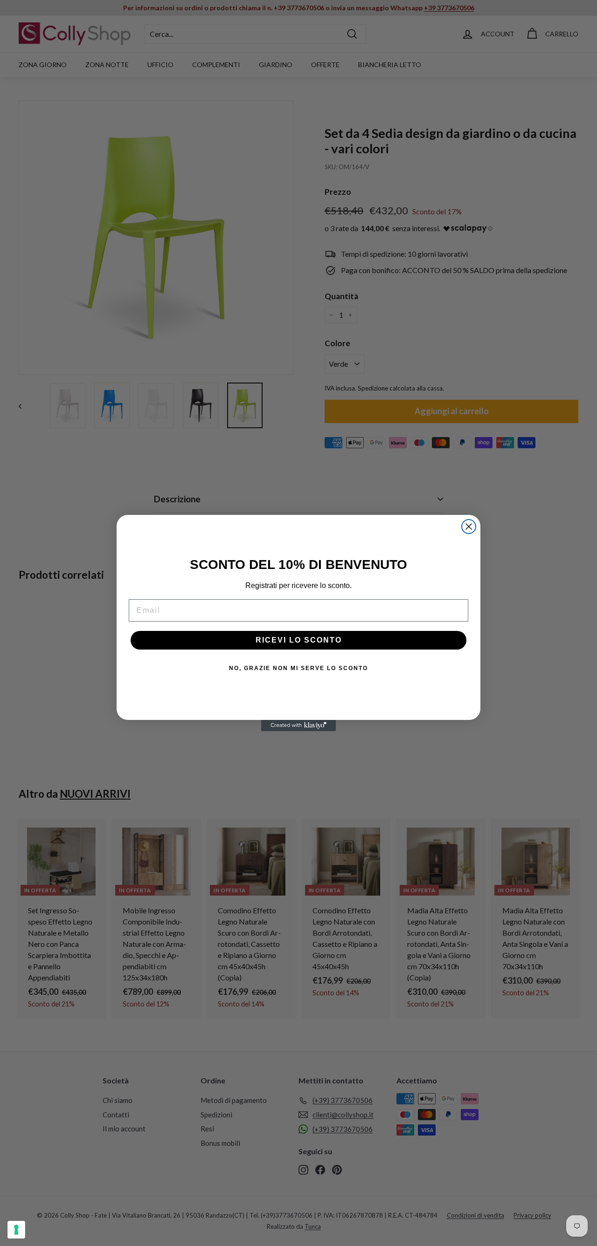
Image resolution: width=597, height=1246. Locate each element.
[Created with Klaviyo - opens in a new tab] (298, 725)
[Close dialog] (469, 527)
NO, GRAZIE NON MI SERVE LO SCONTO (298, 668)
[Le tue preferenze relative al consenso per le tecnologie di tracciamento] (16, 1230)
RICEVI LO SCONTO (299, 640)
